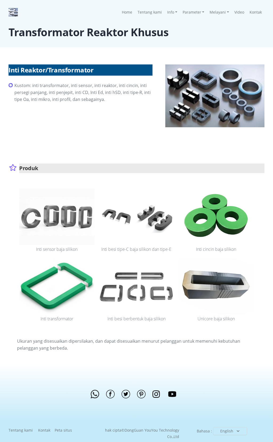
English (226, 430)
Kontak (256, 12)
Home (128, 12)
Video (239, 12)
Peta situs (63, 430)
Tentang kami (150, 12)
